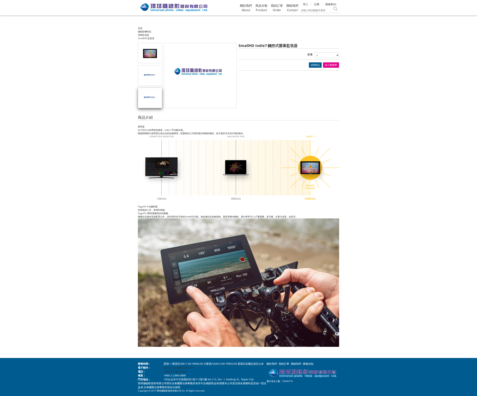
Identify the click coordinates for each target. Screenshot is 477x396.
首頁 (140, 28)
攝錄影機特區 (144, 31)
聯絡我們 (296, 363)
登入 (305, 4)
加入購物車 (331, 65)
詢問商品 (315, 65)
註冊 (316, 4)
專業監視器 (143, 35)
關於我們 (272, 363)
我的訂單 (284, 363)
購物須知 (308, 363)
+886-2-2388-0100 (175, 371)
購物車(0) (330, 4)
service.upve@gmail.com (179, 367)
